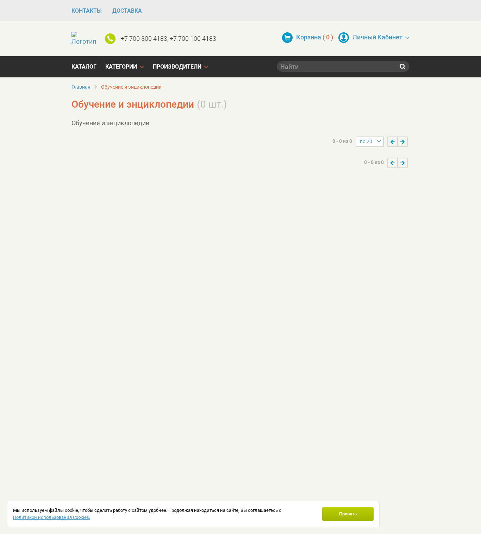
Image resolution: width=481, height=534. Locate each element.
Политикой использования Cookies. (51, 517)
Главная (80, 87)
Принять (348, 513)
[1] (392, 141)
